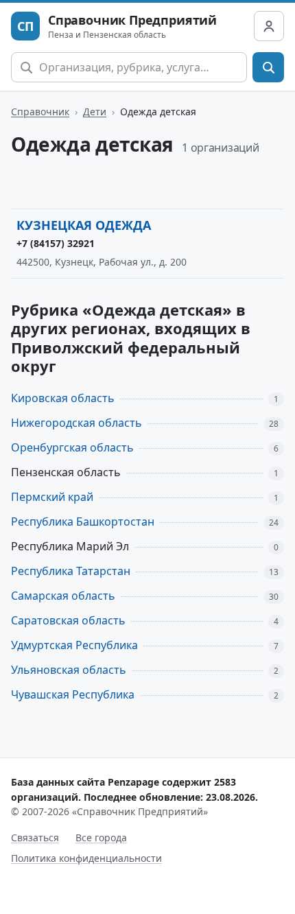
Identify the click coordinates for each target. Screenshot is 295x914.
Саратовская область (68, 620)
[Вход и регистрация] (269, 26)
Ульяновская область (68, 669)
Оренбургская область (72, 447)
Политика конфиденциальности (86, 858)
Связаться (35, 837)
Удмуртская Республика (74, 645)
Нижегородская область (76, 422)
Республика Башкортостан (82, 521)
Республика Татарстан (70, 570)
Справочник (40, 111)
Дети (94, 111)
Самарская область (63, 595)
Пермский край (52, 496)
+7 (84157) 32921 (55, 243)
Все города (101, 837)
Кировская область (63, 398)
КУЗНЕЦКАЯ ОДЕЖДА (83, 225)
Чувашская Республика (72, 694)
